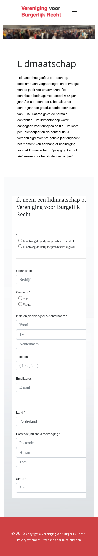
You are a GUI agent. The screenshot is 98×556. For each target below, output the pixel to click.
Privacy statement (28, 540)
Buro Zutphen (71, 540)
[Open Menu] (74, 11)
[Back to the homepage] (42, 11)
